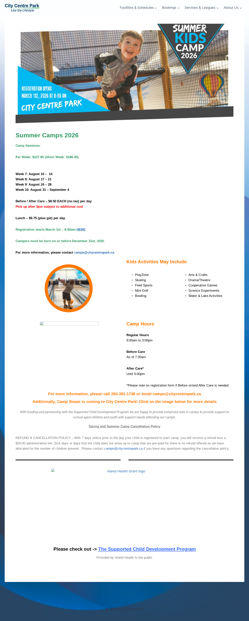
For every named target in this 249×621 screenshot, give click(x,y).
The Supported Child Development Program (147, 549)
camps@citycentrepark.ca (94, 252)
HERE (80, 229)
